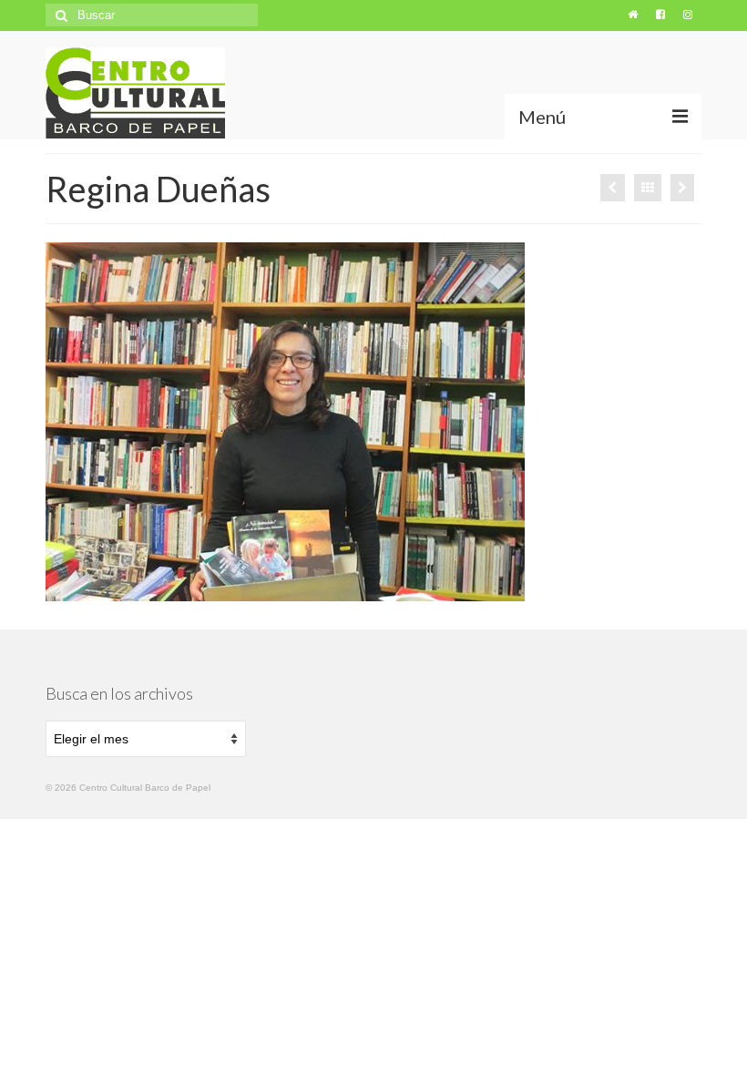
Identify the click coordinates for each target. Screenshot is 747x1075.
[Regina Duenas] (612, 187)
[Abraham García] (682, 187)
